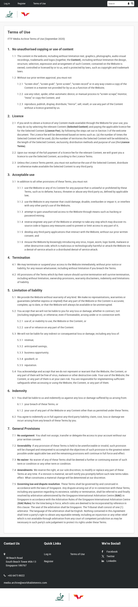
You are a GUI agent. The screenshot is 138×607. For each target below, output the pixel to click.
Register (22, 3)
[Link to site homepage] (17, 14)
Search (132, 3)
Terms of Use (39, 3)
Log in (7, 3)
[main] (69, 279)
